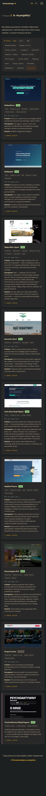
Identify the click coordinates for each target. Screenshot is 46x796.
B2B (28, 41)
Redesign (35, 59)
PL (32, 3)
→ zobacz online (10, 135)
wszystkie (31, 68)
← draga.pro (6, 16)
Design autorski (10, 50)
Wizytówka (30, 63)
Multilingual (9, 59)
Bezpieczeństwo (10, 45)
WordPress (20, 68)
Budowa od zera (25, 45)
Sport (7, 63)
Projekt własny (23, 59)
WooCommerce (9, 68)
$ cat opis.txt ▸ (13, 116)
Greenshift (35, 50)
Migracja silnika (28, 54)
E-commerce (24, 50)
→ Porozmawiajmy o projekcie (23, 760)
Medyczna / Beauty (11, 54)
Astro (21, 41)
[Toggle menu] (41, 3)
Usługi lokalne (18, 63)
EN (36, 3)
